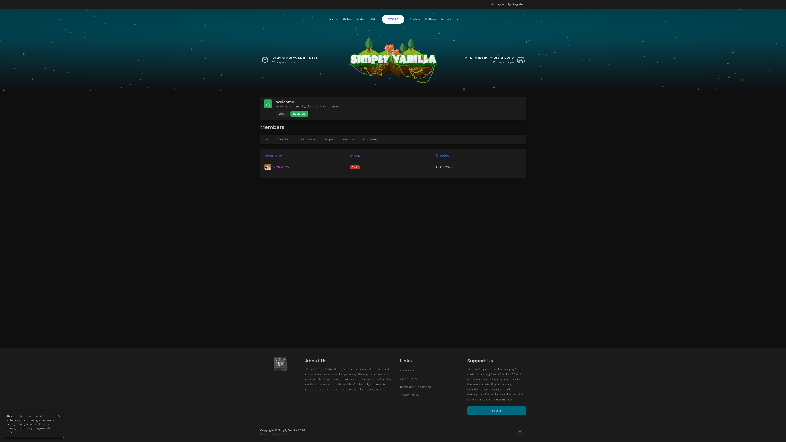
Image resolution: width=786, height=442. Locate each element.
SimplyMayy (281, 166)
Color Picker (408, 379)
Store (496, 410)
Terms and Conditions (415, 387)
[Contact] (520, 432)
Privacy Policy (409, 395)
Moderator (308, 139)
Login (282, 114)
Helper (329, 139)
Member (348, 139)
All (267, 139)
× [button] (59, 416)
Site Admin (370, 139)
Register (299, 114)
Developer (285, 139)
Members (407, 371)
